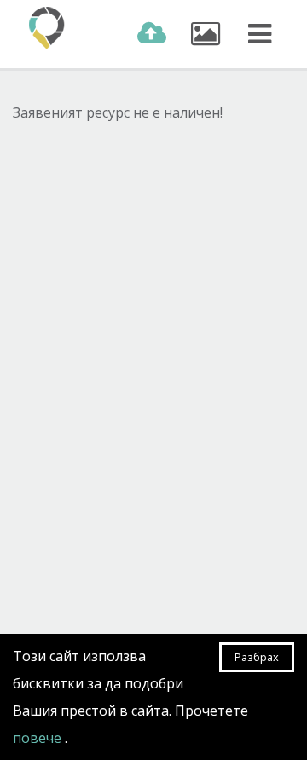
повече (39, 737)
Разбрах (257, 657)
